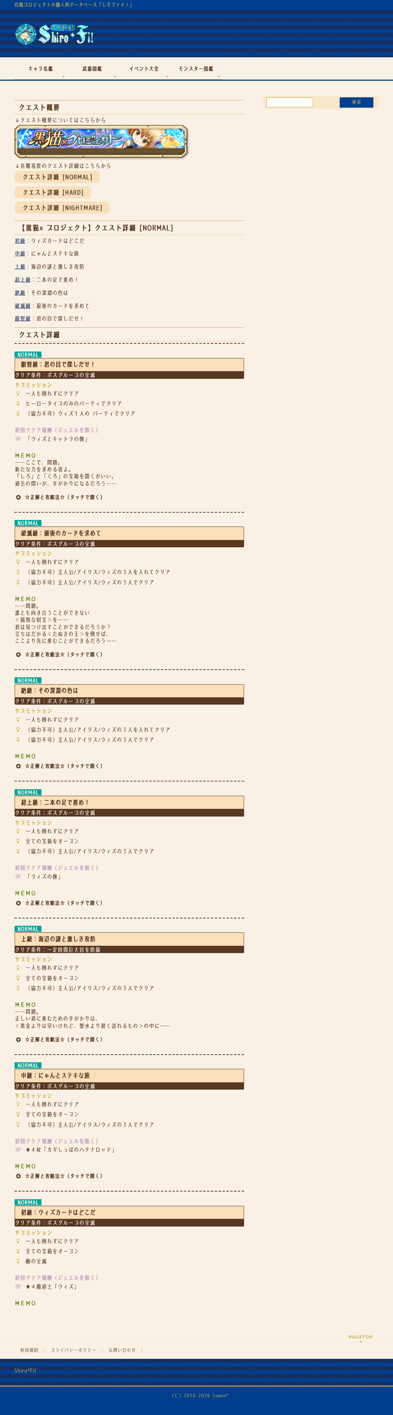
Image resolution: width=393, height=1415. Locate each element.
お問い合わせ (122, 1350)
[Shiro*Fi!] (54, 37)
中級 (20, 253)
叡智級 (23, 318)
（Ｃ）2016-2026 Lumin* (199, 1395)
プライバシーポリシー (73, 1350)
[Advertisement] (320, 165)
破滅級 (23, 305)
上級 (20, 266)
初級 (20, 240)
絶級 (20, 292)
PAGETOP (361, 1336)
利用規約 (29, 1350)
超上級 (23, 279)
